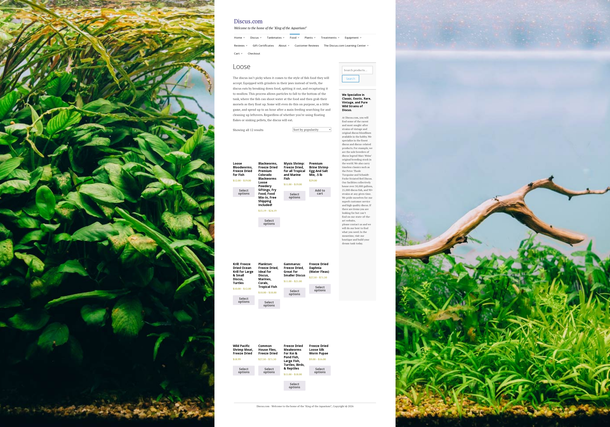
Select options (244, 192)
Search (350, 79)
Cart (237, 53)
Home (238, 37)
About (283, 45)
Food (293, 37)
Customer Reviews (307, 45)
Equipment (352, 37)
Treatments (329, 37)
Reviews (239, 45)
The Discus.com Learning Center (345, 45)
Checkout (254, 53)
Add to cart (320, 192)
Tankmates (274, 37)
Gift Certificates (263, 45)
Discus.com (248, 21)
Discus (254, 37)
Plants (309, 37)
